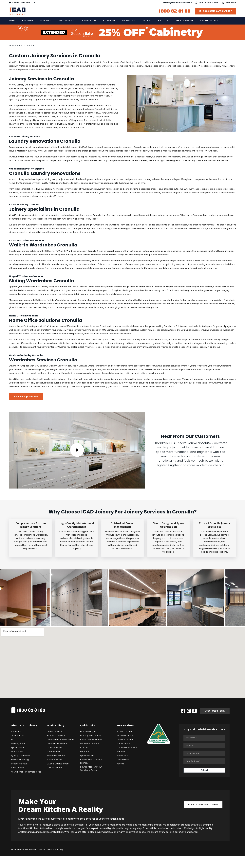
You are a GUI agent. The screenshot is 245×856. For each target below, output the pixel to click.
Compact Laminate (57, 743)
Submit (204, 770)
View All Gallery (54, 767)
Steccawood (53, 751)
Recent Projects (19, 763)
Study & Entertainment (58, 763)
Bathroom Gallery (56, 735)
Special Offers (208, 20)
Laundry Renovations (91, 735)
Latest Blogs (17, 751)
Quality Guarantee (20, 755)
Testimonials (17, 735)
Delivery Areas (18, 743)
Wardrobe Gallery (56, 755)
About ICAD (17, 731)
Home (12, 20)
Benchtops (122, 755)
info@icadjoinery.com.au (179, 2)
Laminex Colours (125, 735)
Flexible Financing (20, 759)
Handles (121, 751)
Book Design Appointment (203, 804)
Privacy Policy (17, 849)
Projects (163, 20)
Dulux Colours (123, 743)
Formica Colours (125, 739)
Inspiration (230, 2)
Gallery (147, 20)
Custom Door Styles (127, 747)
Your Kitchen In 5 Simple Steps (26, 771)
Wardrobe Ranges (89, 743)
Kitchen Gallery (54, 731)
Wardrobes (88, 20)
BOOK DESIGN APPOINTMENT (217, 11)
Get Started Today (214, 710)
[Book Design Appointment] (203, 800)
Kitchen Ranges (88, 731)
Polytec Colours (124, 731)
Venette (120, 763)
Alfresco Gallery (55, 759)
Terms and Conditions (35, 849)
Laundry (45, 20)
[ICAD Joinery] (18, 10)
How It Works (17, 767)
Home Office (66, 20)
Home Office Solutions (91, 739)
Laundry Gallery (55, 747)
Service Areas (183, 20)
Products (128, 20)
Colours (108, 20)
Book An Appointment (26, 396)
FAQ (13, 739)
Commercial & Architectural (61, 739)
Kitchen (26, 20)
